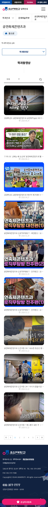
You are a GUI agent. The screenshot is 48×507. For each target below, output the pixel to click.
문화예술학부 (23, 17)
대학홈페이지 (6, 2)
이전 (11, 437)
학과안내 (6, 17)
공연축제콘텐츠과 (40, 18)
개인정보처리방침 (28, 459)
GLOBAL (30, 2)
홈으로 (11, 33)
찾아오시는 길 (7, 459)
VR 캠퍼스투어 (42, 2)
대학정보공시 (17, 459)
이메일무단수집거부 (9, 463)
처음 (6, 437)
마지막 (42, 437)
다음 (37, 437)
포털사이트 (17, 2)
